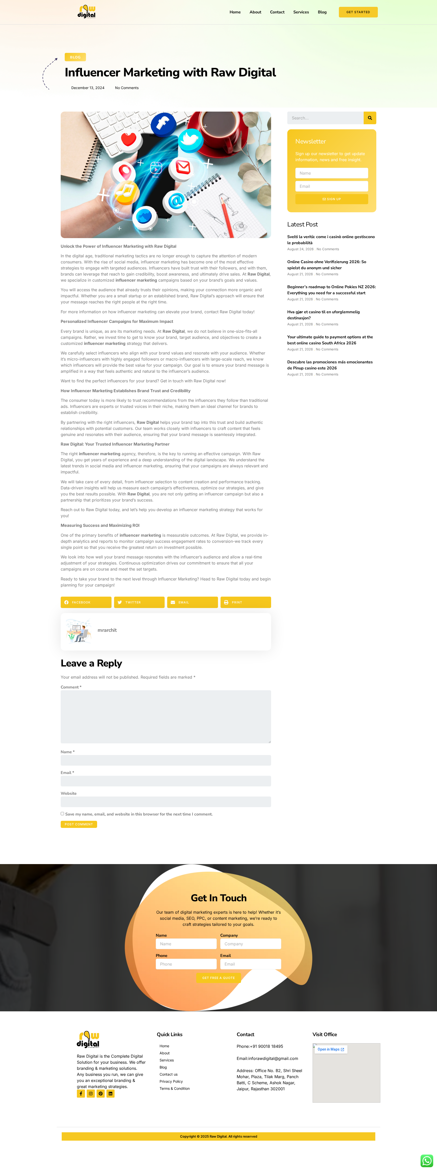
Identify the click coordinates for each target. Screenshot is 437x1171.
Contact (277, 12)
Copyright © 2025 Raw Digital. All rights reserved (218, 1136)
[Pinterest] (101, 1094)
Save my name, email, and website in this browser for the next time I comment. (139, 814)
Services (301, 12)
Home (235, 12)
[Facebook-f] (81, 1094)
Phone (161, 955)
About (255, 12)
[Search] (370, 118)
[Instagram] (91, 1094)
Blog (322, 12)
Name (68, 752)
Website (69, 793)
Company (229, 935)
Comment (71, 687)
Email (67, 773)
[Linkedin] (110, 1094)
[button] (86, 602)
